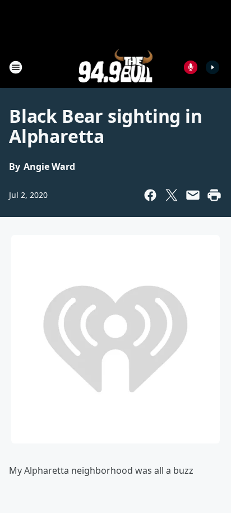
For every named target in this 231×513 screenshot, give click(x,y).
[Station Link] (115, 67)
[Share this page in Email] (193, 195)
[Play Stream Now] (212, 67)
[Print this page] (214, 195)
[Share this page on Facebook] (150, 195)
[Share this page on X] (171, 195)
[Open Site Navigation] (15, 67)
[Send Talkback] (190, 67)
